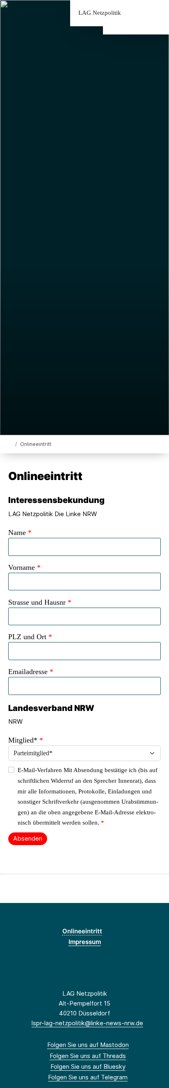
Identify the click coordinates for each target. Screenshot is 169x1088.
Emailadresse (30, 671)
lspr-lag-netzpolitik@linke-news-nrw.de (87, 1023)
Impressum (85, 942)
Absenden (27, 838)
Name (20, 532)
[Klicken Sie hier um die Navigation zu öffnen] (156, 13)
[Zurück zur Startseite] (10, 443)
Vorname (24, 567)
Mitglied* (25, 740)
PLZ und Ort (30, 637)
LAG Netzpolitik (99, 13)
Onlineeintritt (82, 931)
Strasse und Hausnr (39, 602)
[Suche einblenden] (134, 13)
